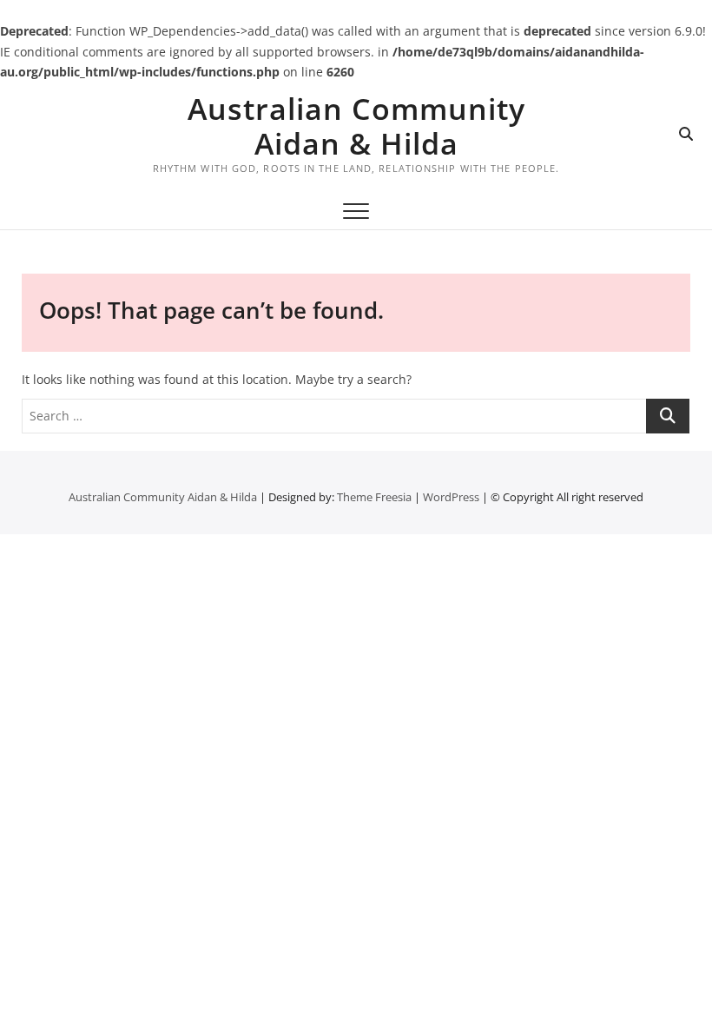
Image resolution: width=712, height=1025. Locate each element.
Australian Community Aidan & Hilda (356, 126)
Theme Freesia (374, 497)
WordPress (451, 497)
